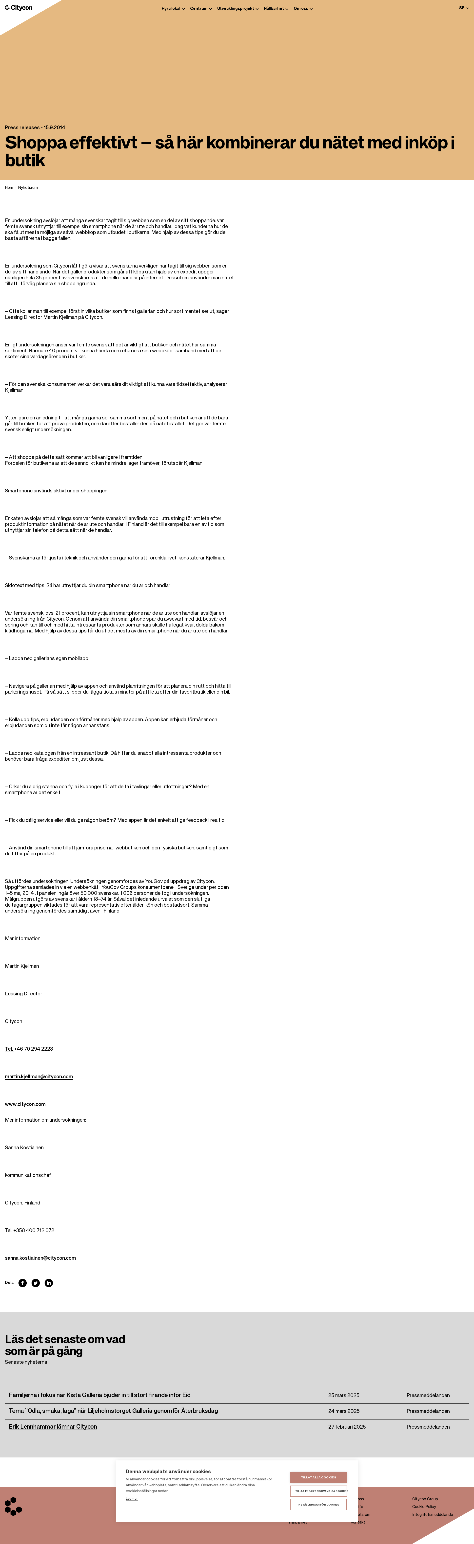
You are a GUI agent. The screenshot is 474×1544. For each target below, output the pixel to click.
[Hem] (18, 8)
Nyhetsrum (28, 188)
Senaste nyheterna (26, 1362)
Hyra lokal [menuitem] (171, 9)
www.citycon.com (25, 1104)
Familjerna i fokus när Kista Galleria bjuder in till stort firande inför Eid (100, 1395)
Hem (9, 188)
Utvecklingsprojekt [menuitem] (235, 9)
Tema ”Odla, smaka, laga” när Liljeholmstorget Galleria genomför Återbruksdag (113, 1411)
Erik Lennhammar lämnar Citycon (53, 1427)
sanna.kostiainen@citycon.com (40, 1258)
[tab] (464, 8)
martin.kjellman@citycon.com (39, 1077)
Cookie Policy (424, 1507)
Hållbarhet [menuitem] (274, 9)
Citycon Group (425, 1499)
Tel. (9, 1049)
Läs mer (132, 1498)
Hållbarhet (298, 1523)
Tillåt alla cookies (318, 1477)
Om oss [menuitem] (301, 9)
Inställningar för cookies (318, 1505)
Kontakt (358, 1523)
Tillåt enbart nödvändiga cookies (321, 1491)
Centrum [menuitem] (198, 9)
